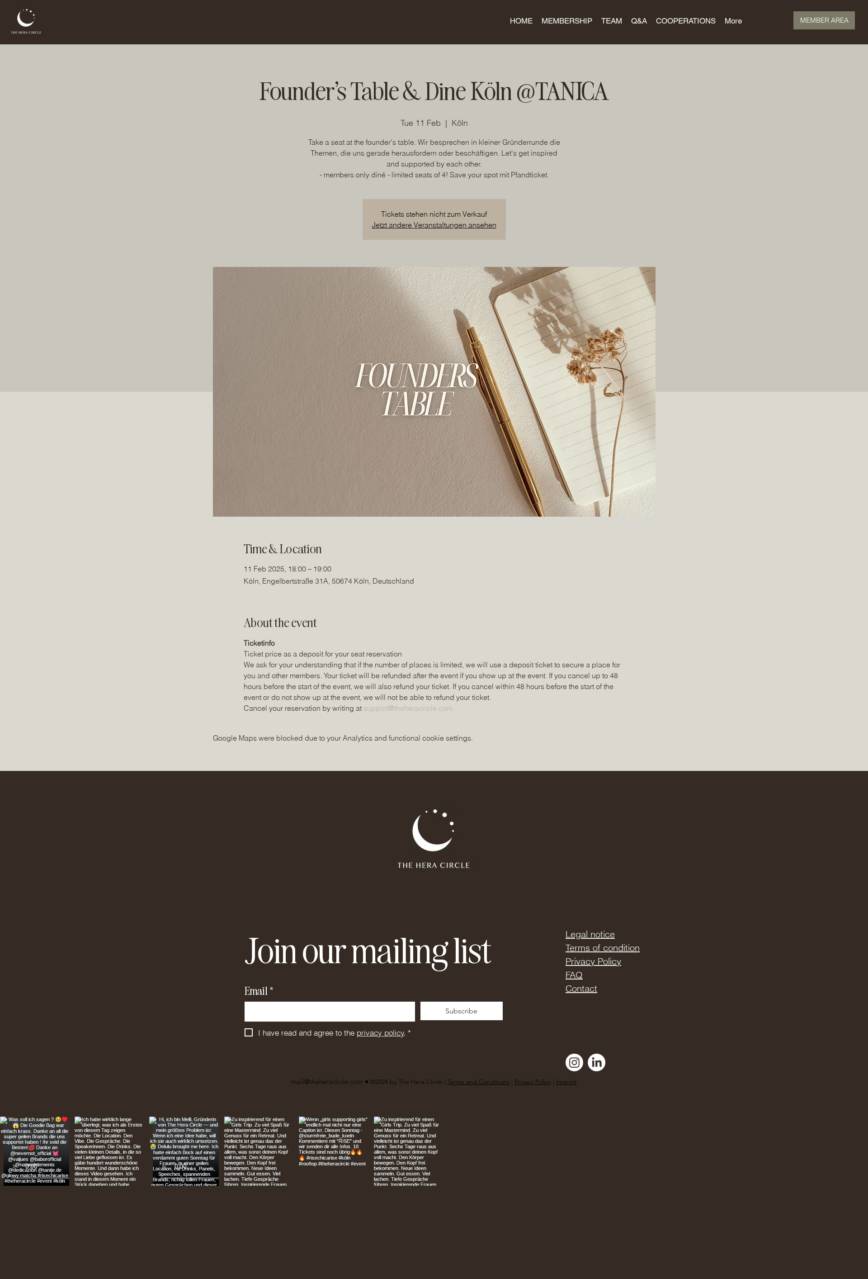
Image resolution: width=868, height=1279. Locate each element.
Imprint (566, 1082)
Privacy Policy (593, 961)
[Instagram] (574, 1062)
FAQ (574, 974)
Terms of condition (603, 947)
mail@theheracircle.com (327, 1081)
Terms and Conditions (478, 1082)
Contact (581, 988)
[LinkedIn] (596, 1062)
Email (259, 991)
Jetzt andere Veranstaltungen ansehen (434, 224)
